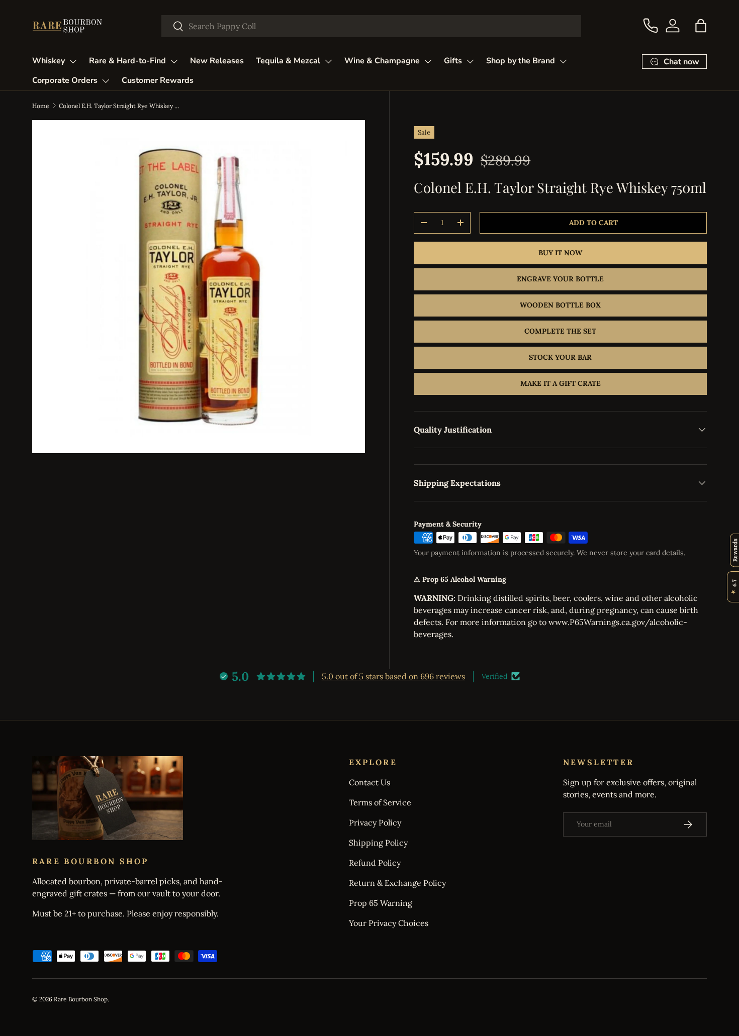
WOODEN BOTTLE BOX (560, 304)
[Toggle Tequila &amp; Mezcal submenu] (328, 61)
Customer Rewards (158, 80)
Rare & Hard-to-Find (127, 60)
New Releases (217, 60)
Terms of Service (380, 802)
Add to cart (593, 222)
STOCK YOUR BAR (560, 357)
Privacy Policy (375, 822)
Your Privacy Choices (388, 923)
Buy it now (560, 252)
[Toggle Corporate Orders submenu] (106, 81)
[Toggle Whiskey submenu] (73, 61)
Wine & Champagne (382, 60)
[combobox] (371, 26)
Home (40, 106)
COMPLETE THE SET (560, 331)
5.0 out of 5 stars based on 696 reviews (393, 676)
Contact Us (369, 782)
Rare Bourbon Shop (81, 999)
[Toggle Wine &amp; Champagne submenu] (428, 61)
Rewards (734, 550)
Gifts (453, 60)
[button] (701, 26)
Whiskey (48, 60)
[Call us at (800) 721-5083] (650, 26)
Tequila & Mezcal (288, 60)
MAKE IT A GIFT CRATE (560, 383)
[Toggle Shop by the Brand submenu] (563, 61)
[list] (198, 286)
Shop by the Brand (520, 60)
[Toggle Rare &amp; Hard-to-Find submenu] (174, 61)
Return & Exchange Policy (397, 883)
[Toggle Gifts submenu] (470, 61)
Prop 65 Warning (380, 903)
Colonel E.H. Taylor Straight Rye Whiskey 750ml (119, 106)
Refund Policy (375, 863)
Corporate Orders (65, 80)
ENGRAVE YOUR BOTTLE (560, 278)
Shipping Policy (378, 843)
